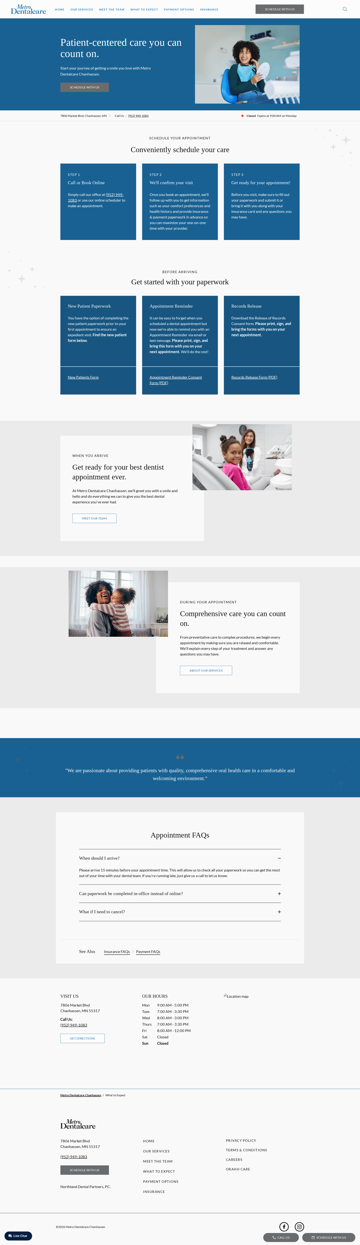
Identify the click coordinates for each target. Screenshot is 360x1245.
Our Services (81, 9)
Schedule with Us (280, 9)
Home (59, 9)
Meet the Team (111, 9)
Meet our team (94, 518)
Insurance (209, 9)
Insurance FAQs (117, 951)
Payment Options (179, 9)
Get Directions (82, 1038)
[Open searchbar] (345, 9)
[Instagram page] (299, 1227)
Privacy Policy (241, 1140)
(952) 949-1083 (138, 115)
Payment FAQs (148, 951)
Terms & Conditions (246, 1150)
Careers (234, 1160)
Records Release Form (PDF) (254, 377)
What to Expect (144, 9)
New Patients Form (83, 377)
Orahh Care (238, 1169)
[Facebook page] (284, 1227)
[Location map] (262, 1033)
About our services (206, 670)
